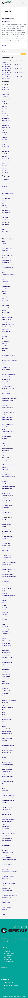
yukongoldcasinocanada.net (9, 883)
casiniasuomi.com (6, 369)
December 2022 (6, 161)
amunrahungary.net (7, 269)
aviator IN (4, 288)
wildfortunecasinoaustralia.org (9, 871)
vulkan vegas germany (7, 852)
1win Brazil (4, 186)
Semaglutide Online (6, 774)
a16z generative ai (6, 260)
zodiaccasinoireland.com (8, 893)
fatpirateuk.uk (5, 450)
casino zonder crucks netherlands (10, 391)
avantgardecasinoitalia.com (8, 274)
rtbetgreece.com (6, 771)
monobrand (4, 614)
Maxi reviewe (5, 593)
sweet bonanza (5, 812)
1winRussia (4, 200)
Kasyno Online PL (6, 548)
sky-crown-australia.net (7, 776)
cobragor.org (5, 410)
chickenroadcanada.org (7, 407)
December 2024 (6, 120)
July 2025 (4, 103)
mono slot (4, 610)
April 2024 (4, 139)
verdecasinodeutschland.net (9, 843)
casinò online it (5, 384)
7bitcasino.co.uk (6, 250)
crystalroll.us (5, 426)
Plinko (3, 709)
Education (4, 438)
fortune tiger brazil (6, 460)
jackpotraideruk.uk (6, 531)
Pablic (3, 681)
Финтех (4, 914)
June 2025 (4, 106)
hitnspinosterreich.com (7, 514)
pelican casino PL (6, 683)
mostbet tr (4, 638)
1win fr (3, 191)
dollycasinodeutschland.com (9, 433)
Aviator (3, 279)
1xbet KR (4, 219)
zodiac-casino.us (6, 888)
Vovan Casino (5, 850)
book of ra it (5, 345)
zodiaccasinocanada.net (7, 890)
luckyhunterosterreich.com (8, 569)
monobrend (4, 617)
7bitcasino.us (5, 253)
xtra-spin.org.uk (6, 878)
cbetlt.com (4, 403)
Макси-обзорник (6, 902)
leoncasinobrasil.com (7, 557)
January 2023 (5, 158)
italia (3, 522)
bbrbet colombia (6, 312)
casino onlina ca (6, 379)
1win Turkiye (5, 196)
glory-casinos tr (6, 481)
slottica (3, 788)
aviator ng (4, 296)
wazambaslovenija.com (7, 866)
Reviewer (4, 759)
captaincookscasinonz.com (8, 355)
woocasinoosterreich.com (8, 876)
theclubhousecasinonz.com (8, 819)
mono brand (5, 607)
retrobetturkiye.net (6, 752)
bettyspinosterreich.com (8, 324)
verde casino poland (7, 838)
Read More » (5, 45)
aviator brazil (5, 281)
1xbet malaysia (5, 222)
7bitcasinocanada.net (7, 255)
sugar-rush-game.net (7, 807)
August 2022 (5, 163)
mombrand (4, 605)
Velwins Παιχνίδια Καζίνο (8, 833)
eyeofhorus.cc (5, 443)
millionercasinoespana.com (8, 595)
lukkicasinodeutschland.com (9, 576)
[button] (23, 3)
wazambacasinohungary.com (9, 859)
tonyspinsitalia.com (6, 826)
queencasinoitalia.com (7, 728)
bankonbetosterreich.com (8, 307)
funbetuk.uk (5, 467)
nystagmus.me (5, 669)
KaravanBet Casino (6, 545)
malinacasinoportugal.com (8, 586)
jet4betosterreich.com (7, 536)
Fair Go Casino (5, 445)
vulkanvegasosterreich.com (8, 855)
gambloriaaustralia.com (7, 472)
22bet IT (4, 246)
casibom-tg (4, 365)
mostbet (4, 624)
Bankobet (4, 303)
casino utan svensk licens (8, 388)
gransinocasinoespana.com (8, 486)
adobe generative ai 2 (7, 262)
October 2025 (5, 96)
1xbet (3, 203)
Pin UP (3, 686)
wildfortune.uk (5, 869)
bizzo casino (5, 336)
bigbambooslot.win (6, 326)
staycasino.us (5, 802)
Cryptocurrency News (7, 424)
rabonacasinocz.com (7, 733)
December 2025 (6, 92)
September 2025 (6, 99)
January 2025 (5, 118)
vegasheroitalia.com (7, 831)
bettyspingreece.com (7, 322)
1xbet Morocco (5, 224)
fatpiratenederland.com (7, 448)
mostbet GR (5, 626)
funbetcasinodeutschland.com (9, 464)
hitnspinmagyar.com (7, 512)
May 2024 (4, 137)
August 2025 (5, 101)
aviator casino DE (6, 284)
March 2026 (5, 84)
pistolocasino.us (6, 698)
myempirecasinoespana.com (9, 648)
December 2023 (6, 149)
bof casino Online (6, 341)
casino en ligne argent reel (8, 374)
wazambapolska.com (7, 864)
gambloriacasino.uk (6, 474)
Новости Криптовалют (8, 904)
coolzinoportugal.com (7, 414)
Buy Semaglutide (6, 353)
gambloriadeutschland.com (8, 476)
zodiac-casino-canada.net (8, 885)
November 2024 (6, 123)
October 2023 (5, 151)
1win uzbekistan (6, 198)
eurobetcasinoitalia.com (7, 441)
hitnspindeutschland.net (8, 510)
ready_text (4, 747)
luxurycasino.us (5, 581)
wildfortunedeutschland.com (9, 874)
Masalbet (4, 590)
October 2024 (5, 125)
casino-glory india (6, 393)
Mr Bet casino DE (6, 640)
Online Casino (5, 671)
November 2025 (6, 94)
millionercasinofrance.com (8, 598)
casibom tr (4, 362)
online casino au (6, 674)
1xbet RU (4, 229)
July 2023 (4, 153)
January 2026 (5, 89)
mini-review (4, 600)
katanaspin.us (5, 550)
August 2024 (5, 130)
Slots (3, 783)
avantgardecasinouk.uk (7, 277)
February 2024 (5, 144)
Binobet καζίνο (5, 329)
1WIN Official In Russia (7, 193)
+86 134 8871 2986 (9, 982)
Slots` (3, 786)
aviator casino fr (6, 286)
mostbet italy (5, 631)
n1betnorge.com (6, 655)
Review (3, 755)
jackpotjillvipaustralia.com (8, 529)
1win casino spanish (6, 189)
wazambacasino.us (6, 857)
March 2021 (5, 172)
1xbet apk (4, 205)
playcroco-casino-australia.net (9, 700)
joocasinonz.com (6, 543)
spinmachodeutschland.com (9, 793)
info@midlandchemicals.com (11, 985)
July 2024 (4, 132)
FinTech (4, 453)
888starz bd (5, 257)
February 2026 (5, 87)
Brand (3, 350)
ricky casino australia (7, 762)
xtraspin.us (4, 881)
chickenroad (5, 405)
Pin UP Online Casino (7, 690)
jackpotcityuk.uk (6, 526)
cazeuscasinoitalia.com (7, 400)
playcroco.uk (5, 702)
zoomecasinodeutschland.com (9, 895)
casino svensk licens (7, 386)
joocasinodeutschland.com (8, 541)
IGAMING (4, 519)
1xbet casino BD (6, 212)
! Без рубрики (5, 179)
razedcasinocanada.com (8, 745)
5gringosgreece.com (7, 248)
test (3, 816)
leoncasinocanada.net (7, 560)
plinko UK (4, 714)
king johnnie (5, 552)
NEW (3, 664)
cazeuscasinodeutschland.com (9, 398)
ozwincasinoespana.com (8, 678)
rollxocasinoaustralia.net (8, 767)
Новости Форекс (6, 907)
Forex (3, 455)
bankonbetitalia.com (7, 305)
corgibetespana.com (7, 419)
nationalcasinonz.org (7, 657)
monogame (4, 619)
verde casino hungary (7, 835)
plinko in (4, 712)
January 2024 (5, 146)
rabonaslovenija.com (7, 738)
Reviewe (4, 757)
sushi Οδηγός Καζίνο (7, 809)
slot (2, 778)
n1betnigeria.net (6, 652)
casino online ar (6, 381)
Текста (3, 912)
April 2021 (4, 170)
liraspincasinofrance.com (8, 567)
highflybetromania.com (7, 505)
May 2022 (4, 165)
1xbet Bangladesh (6, 210)
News (3, 667)
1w (2, 184)
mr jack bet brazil (6, 643)
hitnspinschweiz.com (7, 517)
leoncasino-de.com (6, 555)
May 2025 (4, 108)
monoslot (4, 621)
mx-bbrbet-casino (6, 645)
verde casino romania (7, 840)
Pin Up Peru (5, 693)
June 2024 (4, 134)
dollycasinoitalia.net (6, 436)
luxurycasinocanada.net (7, 583)
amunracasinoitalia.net (7, 267)
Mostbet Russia (5, 636)
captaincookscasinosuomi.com (9, 360)
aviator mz (4, 293)
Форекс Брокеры (6, 916)
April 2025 (4, 111)
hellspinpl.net (5, 491)
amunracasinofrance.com (8, 265)
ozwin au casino (6, 676)
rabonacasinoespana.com (8, 736)
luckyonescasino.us (6, 571)
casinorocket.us (6, 395)
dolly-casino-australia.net (8, 431)
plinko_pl (4, 717)
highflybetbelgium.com (7, 495)
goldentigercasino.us (7, 483)
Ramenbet (4, 740)
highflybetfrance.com (7, 500)
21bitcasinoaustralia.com (8, 238)
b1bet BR (4, 298)
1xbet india (4, 215)
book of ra (4, 343)
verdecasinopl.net (6, 845)
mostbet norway (6, 633)
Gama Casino (5, 469)
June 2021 (4, 168)
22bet (3, 241)
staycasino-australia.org (8, 800)
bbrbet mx (4, 315)
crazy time (4, 422)
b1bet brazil (5, 300)
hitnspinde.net (5, 507)
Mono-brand (5, 612)
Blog (3, 21)
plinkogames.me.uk (6, 719)
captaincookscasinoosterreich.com (10, 357)
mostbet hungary (6, 629)
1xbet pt (4, 227)
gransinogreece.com (7, 488)
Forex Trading (5, 457)
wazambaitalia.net (6, 862)
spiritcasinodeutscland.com (8, 797)
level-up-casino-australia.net (9, 562)
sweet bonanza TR (6, 814)
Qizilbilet (4, 726)
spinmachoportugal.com (8, 795)
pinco (3, 695)
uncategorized (5, 828)
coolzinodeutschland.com (8, 412)
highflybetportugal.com (7, 502)
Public (3, 724)
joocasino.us (5, 538)
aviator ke (4, 291)
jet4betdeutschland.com (8, 533)
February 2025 (5, 115)
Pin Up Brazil (5, 688)
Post (3, 721)
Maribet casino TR (6, 588)
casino (3, 372)
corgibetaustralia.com (7, 417)
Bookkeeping (5, 348)
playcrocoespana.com (7, 705)
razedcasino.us (5, 743)
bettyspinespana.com (7, 319)
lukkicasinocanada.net (7, 574)
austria (3, 272)
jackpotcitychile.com (7, 524)
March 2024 (5, 142)
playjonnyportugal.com (7, 707)
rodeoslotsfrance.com (7, 764)
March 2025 (5, 113)
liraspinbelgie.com (6, 564)
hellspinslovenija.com (7, 493)
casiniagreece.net (6, 367)
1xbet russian (5, 231)
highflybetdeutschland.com (8, 498)
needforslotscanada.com (8, 659)
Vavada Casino (8, 19)
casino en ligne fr (6, 376)
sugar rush (4, 805)
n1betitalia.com (5, 650)
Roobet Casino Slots (7, 769)
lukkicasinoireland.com (7, 579)
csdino (3, 429)
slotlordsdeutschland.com (8, 781)
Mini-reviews (5, 602)
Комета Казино (6, 900)
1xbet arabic (5, 208)
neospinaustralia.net (7, 662)
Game (3, 479)
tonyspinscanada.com (7, 821)
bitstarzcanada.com (6, 331)
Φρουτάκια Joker (6, 897)
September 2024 (6, 127)
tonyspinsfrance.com (7, 824)
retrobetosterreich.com (7, 750)
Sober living (5, 790)
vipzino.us (4, 847)
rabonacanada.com (6, 731)
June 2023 (4, 156)
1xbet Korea (5, 217)
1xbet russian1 (5, 234)
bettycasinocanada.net (7, 317)
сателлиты (4, 909)
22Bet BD (4, 243)
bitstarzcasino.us (6, 334)
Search (3, 51)
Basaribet (4, 310)
